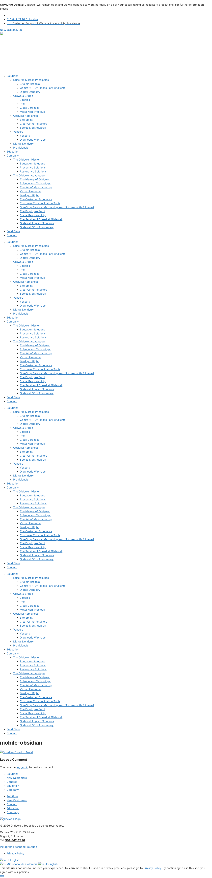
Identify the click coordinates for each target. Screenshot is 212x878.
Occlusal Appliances (25, 115)
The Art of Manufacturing (36, 187)
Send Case (13, 231)
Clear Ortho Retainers (33, 123)
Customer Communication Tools (40, 203)
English (14, 860)
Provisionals (20, 147)
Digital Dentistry (30, 91)
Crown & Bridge (23, 95)
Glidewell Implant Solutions (37, 223)
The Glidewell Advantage (29, 175)
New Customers (17, 777)
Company (13, 155)
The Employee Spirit (32, 211)
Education (13, 151)
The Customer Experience (36, 199)
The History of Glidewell (35, 179)
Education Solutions (32, 163)
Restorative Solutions (33, 171)
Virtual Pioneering (31, 191)
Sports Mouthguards (33, 127)
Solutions (12, 76)
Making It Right (29, 195)
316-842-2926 (15, 840)
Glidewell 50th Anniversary (36, 227)
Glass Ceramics (29, 107)
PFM (22, 103)
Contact (12, 235)
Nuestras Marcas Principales (31, 79)
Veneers (18, 131)
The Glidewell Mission (26, 159)
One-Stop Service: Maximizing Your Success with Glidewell (57, 207)
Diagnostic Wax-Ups (33, 139)
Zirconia (25, 99)
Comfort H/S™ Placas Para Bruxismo (43, 87)
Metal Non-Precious (32, 111)
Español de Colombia (24, 864)
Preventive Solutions (33, 167)
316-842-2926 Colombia (22, 19)
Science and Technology (35, 183)
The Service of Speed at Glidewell (41, 219)
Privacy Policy (152, 868)
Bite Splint (26, 119)
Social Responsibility (33, 215)
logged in (22, 767)
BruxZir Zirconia (30, 83)
